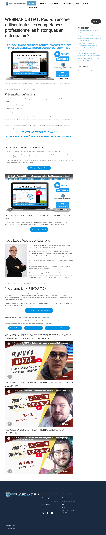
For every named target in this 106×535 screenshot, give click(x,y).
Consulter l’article (15, 328)
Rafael (30, 245)
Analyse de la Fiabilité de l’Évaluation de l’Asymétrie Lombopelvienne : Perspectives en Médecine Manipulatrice (89, 38)
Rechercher (81, 18)
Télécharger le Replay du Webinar (39, 168)
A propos (64, 498)
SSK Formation (46, 504)
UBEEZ (14, 528)
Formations (42, 3)
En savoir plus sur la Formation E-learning (39, 310)
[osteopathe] (15, 4)
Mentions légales (46, 498)
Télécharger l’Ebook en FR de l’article (57, 328)
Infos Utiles (68, 3)
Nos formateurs (55, 3)
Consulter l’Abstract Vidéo (33, 328)
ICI (48, 317)
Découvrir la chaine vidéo (39, 229)
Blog (77, 3)
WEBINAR (32, 3)
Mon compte (33, 7)
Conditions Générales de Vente (50, 501)
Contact (85, 3)
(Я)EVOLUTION (9, 293)
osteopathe (9, 525)
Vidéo (63, 507)
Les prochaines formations (69, 501)
